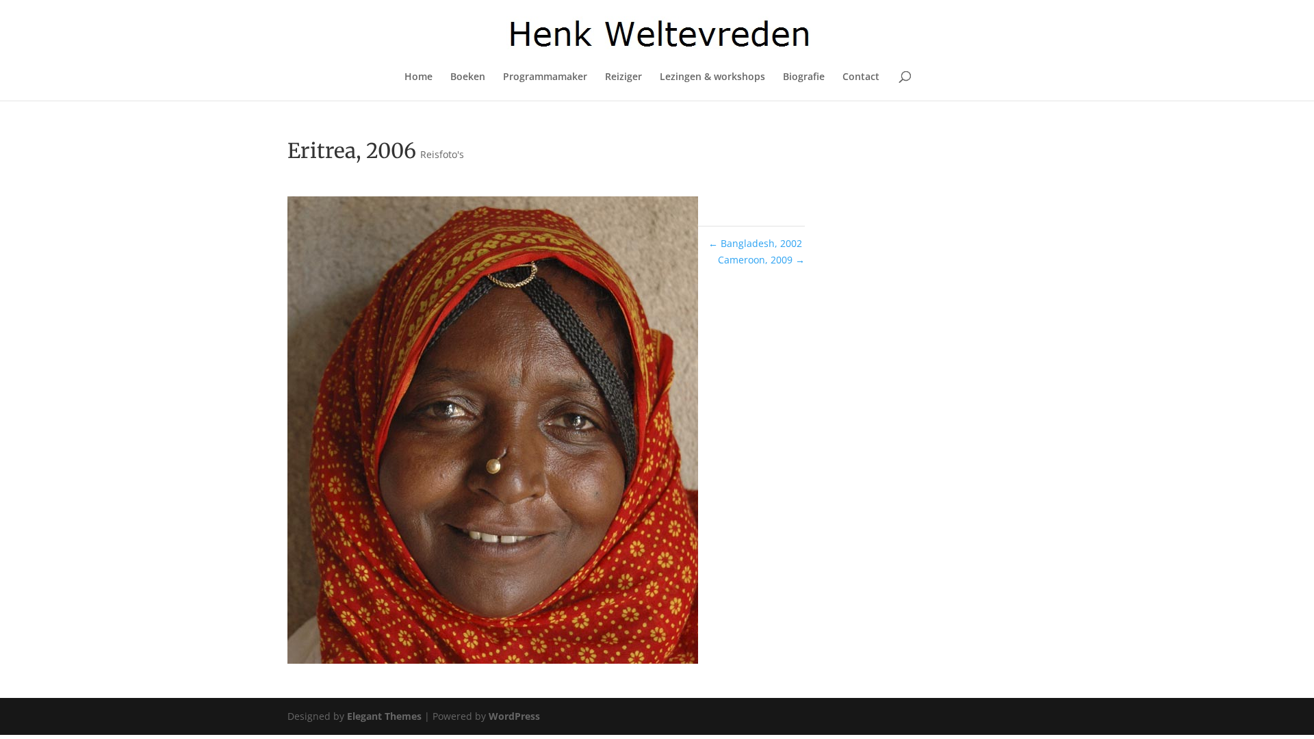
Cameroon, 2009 (761, 259)
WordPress (514, 716)
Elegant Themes (384, 716)
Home (418, 77)
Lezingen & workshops (712, 77)
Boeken (467, 77)
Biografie (804, 77)
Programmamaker (545, 77)
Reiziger (623, 77)
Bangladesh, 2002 (755, 243)
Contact (860, 77)
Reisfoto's (442, 154)
